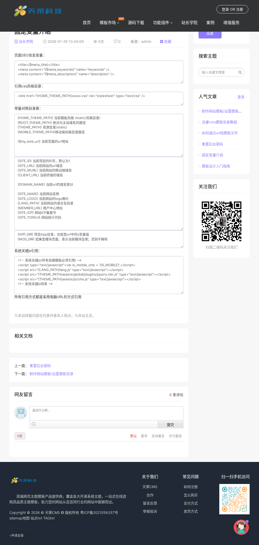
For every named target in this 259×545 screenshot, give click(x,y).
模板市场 (108, 22)
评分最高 (175, 436)
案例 (210, 22)
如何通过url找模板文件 (220, 133)
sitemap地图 (19, 518)
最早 (144, 436)
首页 (87, 22)
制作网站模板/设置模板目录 (51, 374)
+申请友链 (16, 535)
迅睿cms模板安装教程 (219, 122)
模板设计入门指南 (216, 166)
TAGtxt (49, 518)
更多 (241, 97)
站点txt (36, 518)
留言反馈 (150, 503)
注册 (239, 9)
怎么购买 (191, 495)
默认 (134, 436)
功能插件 (161, 22)
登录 (225, 9)
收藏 (167, 41)
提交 (170, 424)
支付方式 (191, 503)
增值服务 (231, 22)
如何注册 (191, 486)
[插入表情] (33, 424)
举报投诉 (150, 511)
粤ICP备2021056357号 (99, 512)
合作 (150, 495)
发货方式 (191, 511)
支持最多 (159, 436)
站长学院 (189, 22)
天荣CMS (149, 486)
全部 (209, 33)
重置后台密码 (40, 365)
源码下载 (136, 22)
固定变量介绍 (212, 155)
